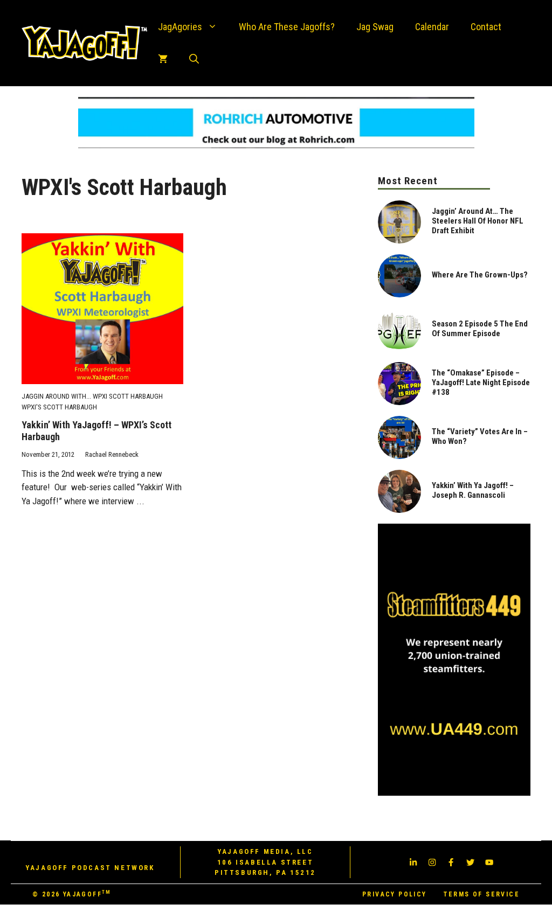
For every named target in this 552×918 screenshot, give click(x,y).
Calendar (432, 26)
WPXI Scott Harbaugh (128, 396)
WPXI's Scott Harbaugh (59, 407)
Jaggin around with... (56, 396)
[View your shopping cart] (162, 59)
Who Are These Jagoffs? (287, 26)
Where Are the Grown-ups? (480, 275)
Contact (486, 26)
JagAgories (180, 26)
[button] (194, 59)
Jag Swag (375, 26)
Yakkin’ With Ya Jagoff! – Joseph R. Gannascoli (473, 490)
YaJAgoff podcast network (89, 868)
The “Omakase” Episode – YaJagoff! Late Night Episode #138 (481, 382)
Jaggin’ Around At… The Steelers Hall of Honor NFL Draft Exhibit (477, 220)
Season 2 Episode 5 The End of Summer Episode (480, 328)
